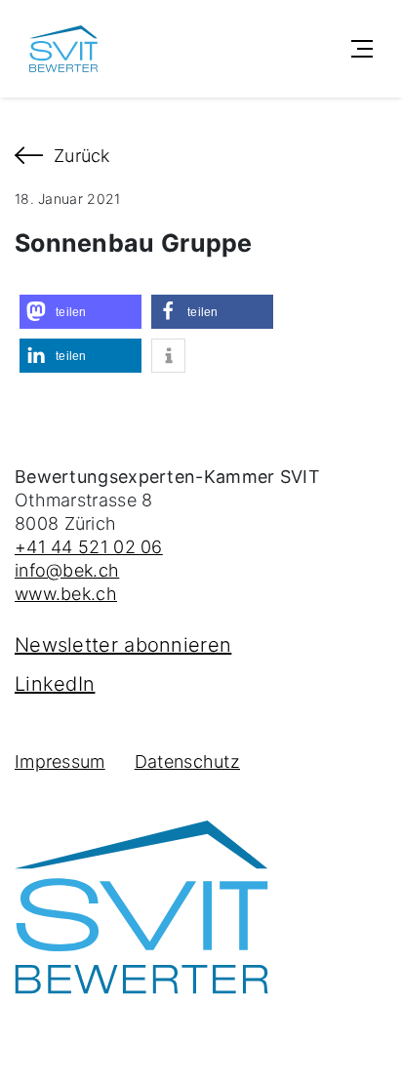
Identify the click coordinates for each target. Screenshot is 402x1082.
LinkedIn (55, 684)
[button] (80, 312)
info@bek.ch (67, 570)
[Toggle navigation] (362, 49)
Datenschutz (187, 761)
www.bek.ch (66, 593)
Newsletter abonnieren (123, 645)
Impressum (60, 761)
